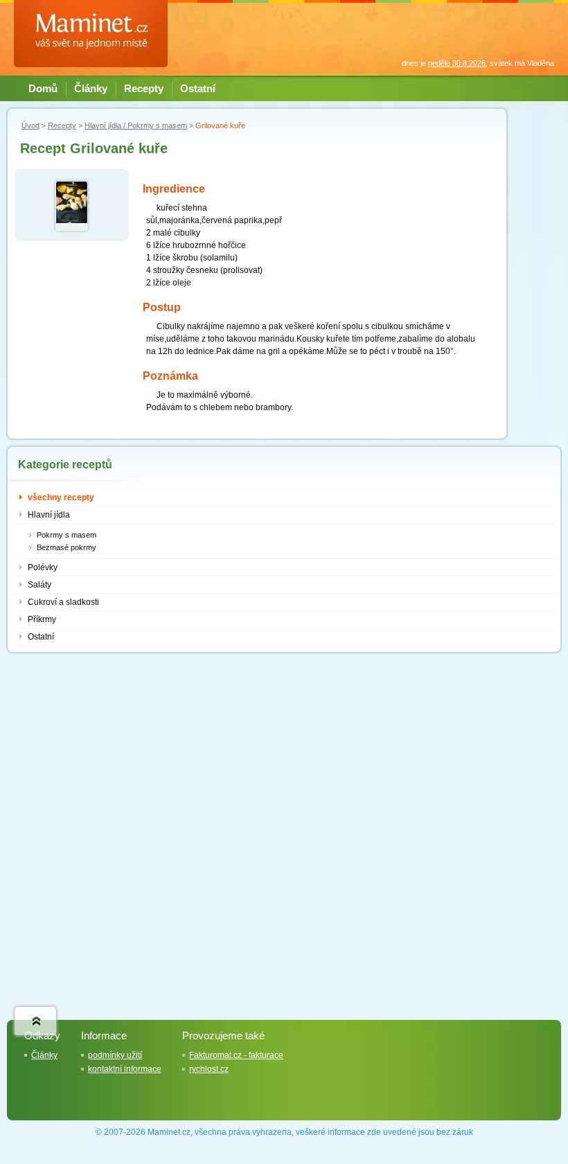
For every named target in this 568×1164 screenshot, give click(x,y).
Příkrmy (42, 619)
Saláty (39, 585)
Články (90, 88)
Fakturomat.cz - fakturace (236, 1055)
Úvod (30, 125)
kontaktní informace (124, 1069)
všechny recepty (61, 497)
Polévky (42, 567)
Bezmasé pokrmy (66, 547)
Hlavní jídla (49, 515)
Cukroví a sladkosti (63, 602)
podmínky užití (115, 1055)
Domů (42, 88)
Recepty (143, 88)
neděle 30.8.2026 (457, 63)
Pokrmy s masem (66, 535)
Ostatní (197, 88)
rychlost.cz (209, 1069)
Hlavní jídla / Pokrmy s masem (136, 125)
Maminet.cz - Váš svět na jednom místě (97, 33)
